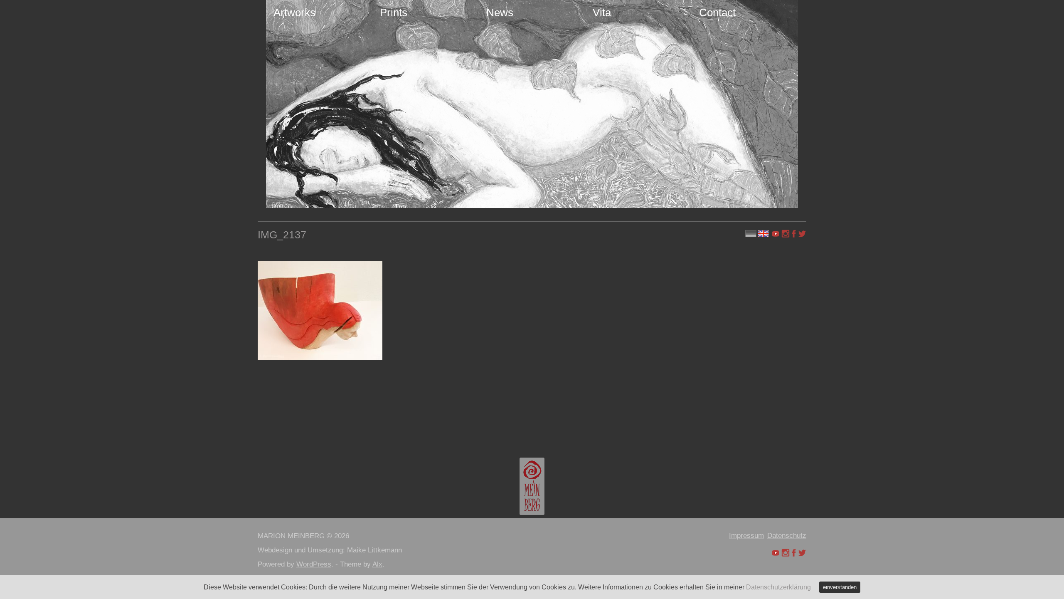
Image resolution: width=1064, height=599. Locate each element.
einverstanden (840, 587)
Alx (377, 564)
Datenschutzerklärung (778, 587)
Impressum (746, 536)
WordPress (313, 564)
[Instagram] (785, 234)
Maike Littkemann (374, 550)
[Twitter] (802, 234)
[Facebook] (794, 234)
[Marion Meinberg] (532, 486)
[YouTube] (776, 234)
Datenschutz (786, 536)
